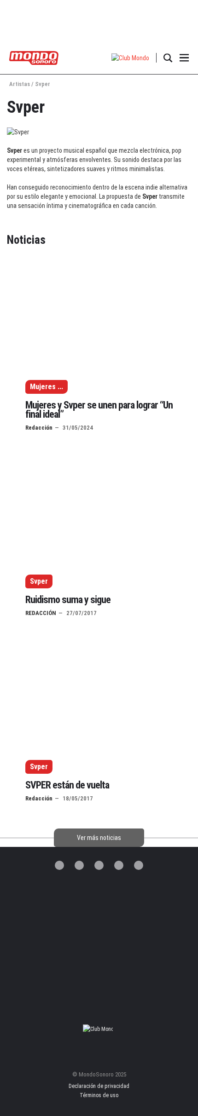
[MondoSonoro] (33, 57)
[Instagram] (99, 865)
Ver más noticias (99, 837)
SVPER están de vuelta (67, 785)
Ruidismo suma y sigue (68, 599)
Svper (39, 581)
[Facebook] (79, 865)
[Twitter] (59, 865)
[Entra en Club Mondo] (99, 1029)
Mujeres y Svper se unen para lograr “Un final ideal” (99, 409)
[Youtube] (138, 865)
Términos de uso (99, 1095)
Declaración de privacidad (99, 1086)
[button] (131, 58)
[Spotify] (118, 865)
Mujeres (43, 386)
